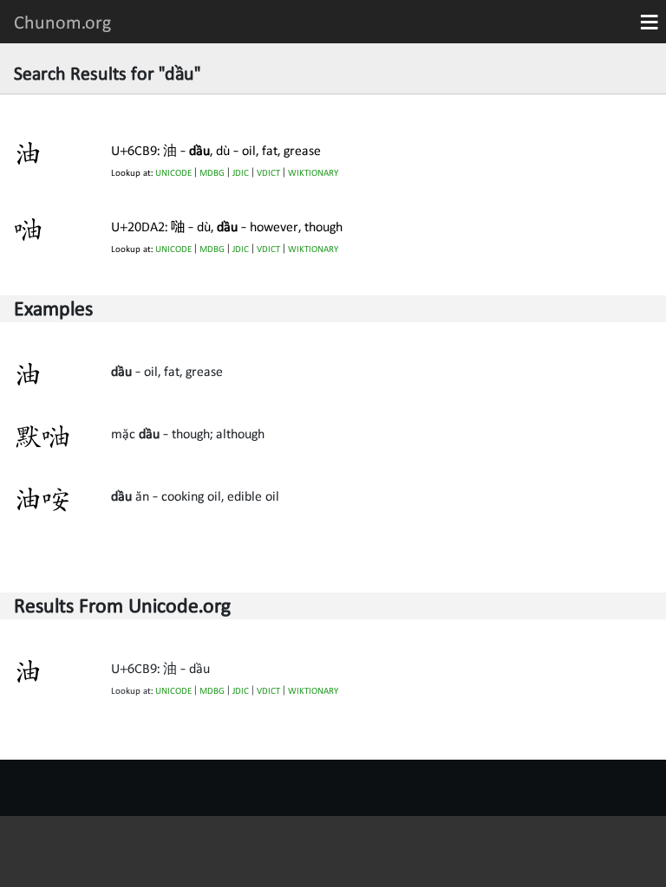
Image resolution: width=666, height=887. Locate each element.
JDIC (240, 173)
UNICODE (173, 173)
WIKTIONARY (313, 173)
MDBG (212, 173)
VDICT (268, 173)
